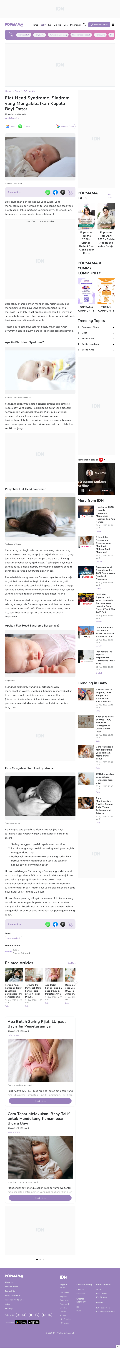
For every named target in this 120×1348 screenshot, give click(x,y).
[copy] (70, 192)
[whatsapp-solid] (47, 192)
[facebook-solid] (55, 192)
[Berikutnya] (76, 981)
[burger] (113, 24)
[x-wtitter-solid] (62, 192)
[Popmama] (14, 24)
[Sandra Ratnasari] (8, 951)
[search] (84, 25)
